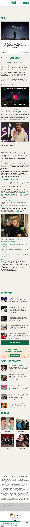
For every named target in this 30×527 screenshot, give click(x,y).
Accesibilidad (5, 507)
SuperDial (8, 81)
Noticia (4, 18)
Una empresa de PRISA (15, 515)
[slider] (15, 521)
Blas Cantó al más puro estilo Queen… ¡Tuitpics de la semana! (14, 250)
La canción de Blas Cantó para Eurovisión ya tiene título (14, 245)
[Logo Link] (13, 2)
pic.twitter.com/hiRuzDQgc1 (9, 179)
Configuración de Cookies (16, 508)
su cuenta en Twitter (19, 119)
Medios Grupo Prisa (15, 518)
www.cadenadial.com (9, 241)
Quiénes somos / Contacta (8, 505)
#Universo (5, 178)
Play (27, 524)
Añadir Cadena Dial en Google (16, 62)
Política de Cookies (25, 507)
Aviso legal (24, 505)
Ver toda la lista (15, 342)
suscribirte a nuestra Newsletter (12, 260)
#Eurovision (12, 178)
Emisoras (18, 505)
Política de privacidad (15, 507)
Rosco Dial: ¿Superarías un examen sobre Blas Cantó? (14, 255)
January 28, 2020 (23, 183)
